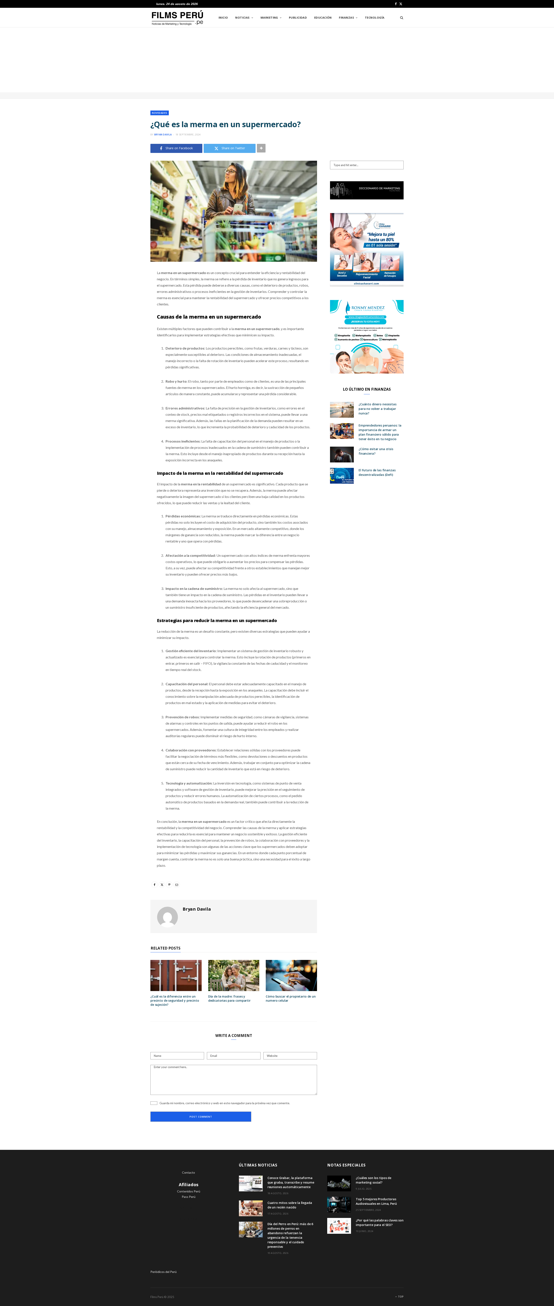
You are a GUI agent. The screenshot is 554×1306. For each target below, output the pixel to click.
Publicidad (298, 17)
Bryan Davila (163, 134)
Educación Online (188, 1219)
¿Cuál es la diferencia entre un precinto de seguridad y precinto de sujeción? (174, 1000)
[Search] (400, 17)
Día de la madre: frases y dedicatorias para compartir (229, 998)
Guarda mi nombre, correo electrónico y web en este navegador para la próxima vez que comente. (224, 1103)
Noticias (242, 17)
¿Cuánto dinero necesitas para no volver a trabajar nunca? (377, 408)
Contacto (188, 1172)
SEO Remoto (188, 1208)
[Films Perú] (177, 18)
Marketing (269, 17)
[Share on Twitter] (128, 296)
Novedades (159, 112)
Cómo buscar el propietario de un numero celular (291, 998)
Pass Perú (188, 1197)
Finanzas (346, 17)
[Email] (128, 318)
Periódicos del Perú (163, 1272)
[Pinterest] (128, 307)
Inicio (223, 17)
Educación (323, 17)
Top (400, 1296)
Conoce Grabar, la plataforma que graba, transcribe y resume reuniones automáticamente (290, 1182)
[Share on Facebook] (128, 285)
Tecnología (375, 17)
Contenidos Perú (188, 1191)
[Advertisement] (277, 60)
